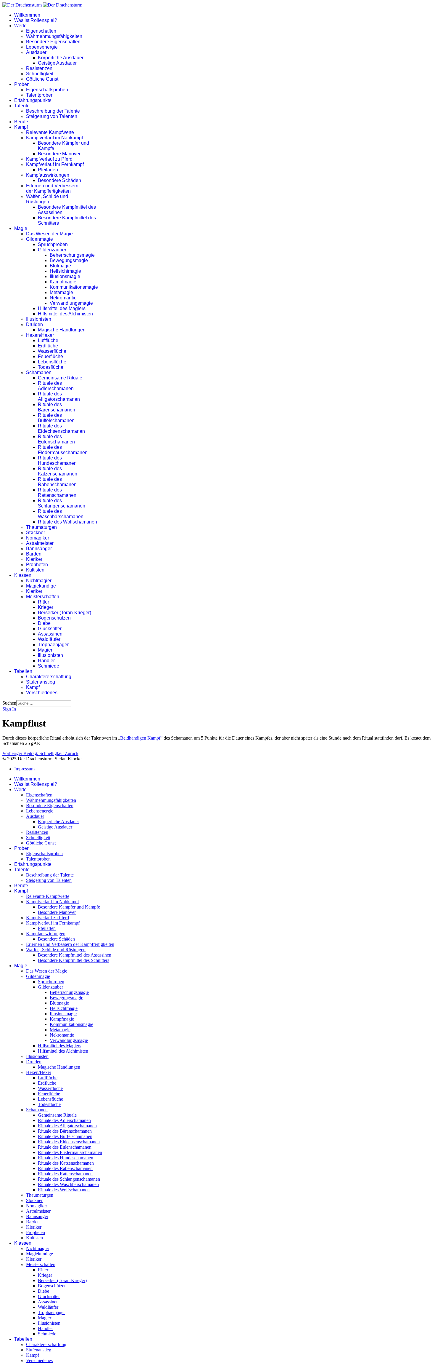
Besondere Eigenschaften (53, 41)
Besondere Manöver (59, 153)
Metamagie (61, 292)
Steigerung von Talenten (51, 116)
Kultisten (35, 569)
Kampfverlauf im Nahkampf (54, 137)
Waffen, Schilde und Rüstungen (47, 199)
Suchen (9, 702)
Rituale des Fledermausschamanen (63, 450)
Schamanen (38, 372)
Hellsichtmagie (65, 271)
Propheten (37, 564)
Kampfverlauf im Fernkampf (55, 164)
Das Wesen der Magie (49, 233)
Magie (20, 228)
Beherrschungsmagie (72, 255)
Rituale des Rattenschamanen (57, 492)
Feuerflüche (50, 356)
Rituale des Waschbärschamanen (60, 514)
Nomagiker (37, 537)
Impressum (24, 768)
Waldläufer (49, 639)
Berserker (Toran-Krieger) (64, 612)
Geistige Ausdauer (57, 63)
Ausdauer (36, 52)
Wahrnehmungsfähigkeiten (54, 36)
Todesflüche (50, 367)
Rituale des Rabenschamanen (57, 482)
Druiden (34, 324)
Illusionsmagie (65, 276)
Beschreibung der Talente (53, 111)
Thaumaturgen (41, 527)
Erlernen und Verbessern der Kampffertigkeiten (52, 188)
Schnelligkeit (39, 73)
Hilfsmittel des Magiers (62, 308)
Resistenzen (39, 68)
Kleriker (34, 559)
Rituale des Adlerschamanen (56, 386)
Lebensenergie (42, 47)
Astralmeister (40, 543)
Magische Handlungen (62, 329)
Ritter (43, 601)
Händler (46, 660)
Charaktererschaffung (48, 676)
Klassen (22, 575)
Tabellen (23, 671)
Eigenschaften (41, 30)
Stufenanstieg (40, 681)
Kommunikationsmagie (74, 287)
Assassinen (50, 633)
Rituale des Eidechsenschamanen (61, 428)
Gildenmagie (39, 239)
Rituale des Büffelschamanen (56, 418)
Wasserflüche (52, 351)
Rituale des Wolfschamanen (67, 521)
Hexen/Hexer (40, 335)
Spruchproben (53, 244)
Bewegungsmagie (69, 260)
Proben (22, 84)
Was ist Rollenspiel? (35, 20)
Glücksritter (50, 628)
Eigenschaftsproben (47, 89)
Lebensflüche (52, 361)
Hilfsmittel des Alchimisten (65, 313)
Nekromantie (63, 297)
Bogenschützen (54, 617)
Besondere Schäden (59, 180)
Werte (20, 25)
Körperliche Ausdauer (60, 57)
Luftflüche (48, 340)
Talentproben (40, 95)
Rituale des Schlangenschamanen (61, 503)
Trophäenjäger (53, 644)
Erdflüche (48, 345)
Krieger (45, 607)
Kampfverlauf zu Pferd (49, 159)
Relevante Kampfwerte (50, 132)
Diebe (44, 623)
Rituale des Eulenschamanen (56, 439)
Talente (22, 105)
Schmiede (48, 665)
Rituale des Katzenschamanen (57, 471)
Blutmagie (60, 265)
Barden (33, 553)
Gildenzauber (52, 249)
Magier (45, 649)
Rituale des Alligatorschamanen (59, 396)
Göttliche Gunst (42, 79)
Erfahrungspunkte (32, 100)
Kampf (21, 127)
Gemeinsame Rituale (60, 377)
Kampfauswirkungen (47, 175)
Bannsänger (39, 548)
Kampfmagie (63, 281)
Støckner (35, 532)
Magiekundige (41, 585)
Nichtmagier (38, 580)
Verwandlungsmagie (71, 303)
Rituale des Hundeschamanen (57, 460)
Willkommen (27, 14)
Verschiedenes (41, 692)
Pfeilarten (48, 169)
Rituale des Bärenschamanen (56, 407)
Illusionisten (38, 319)
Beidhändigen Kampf (140, 737)
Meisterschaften (42, 596)
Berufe (21, 121)
